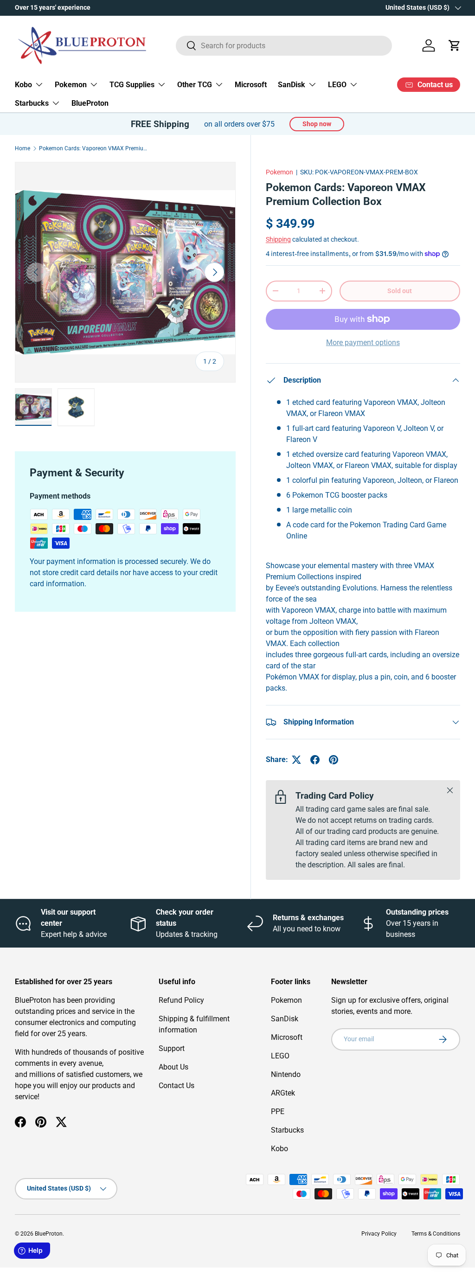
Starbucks (287, 1130)
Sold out (399, 291)
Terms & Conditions (435, 1233)
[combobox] (284, 46)
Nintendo (286, 1074)
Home (22, 148)
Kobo (279, 1148)
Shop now (316, 124)
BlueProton (90, 103)
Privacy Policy (379, 1233)
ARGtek (283, 1093)
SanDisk (284, 1018)
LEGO (280, 1055)
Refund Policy (181, 1000)
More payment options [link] (363, 342)
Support (172, 1048)
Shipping (278, 239)
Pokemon (279, 172)
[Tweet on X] (296, 759)
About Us (173, 1067)
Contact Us (176, 1085)
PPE (277, 1111)
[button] (454, 45)
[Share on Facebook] (315, 759)
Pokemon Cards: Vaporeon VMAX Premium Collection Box (94, 148)
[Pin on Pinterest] (333, 759)
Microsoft (251, 84)
